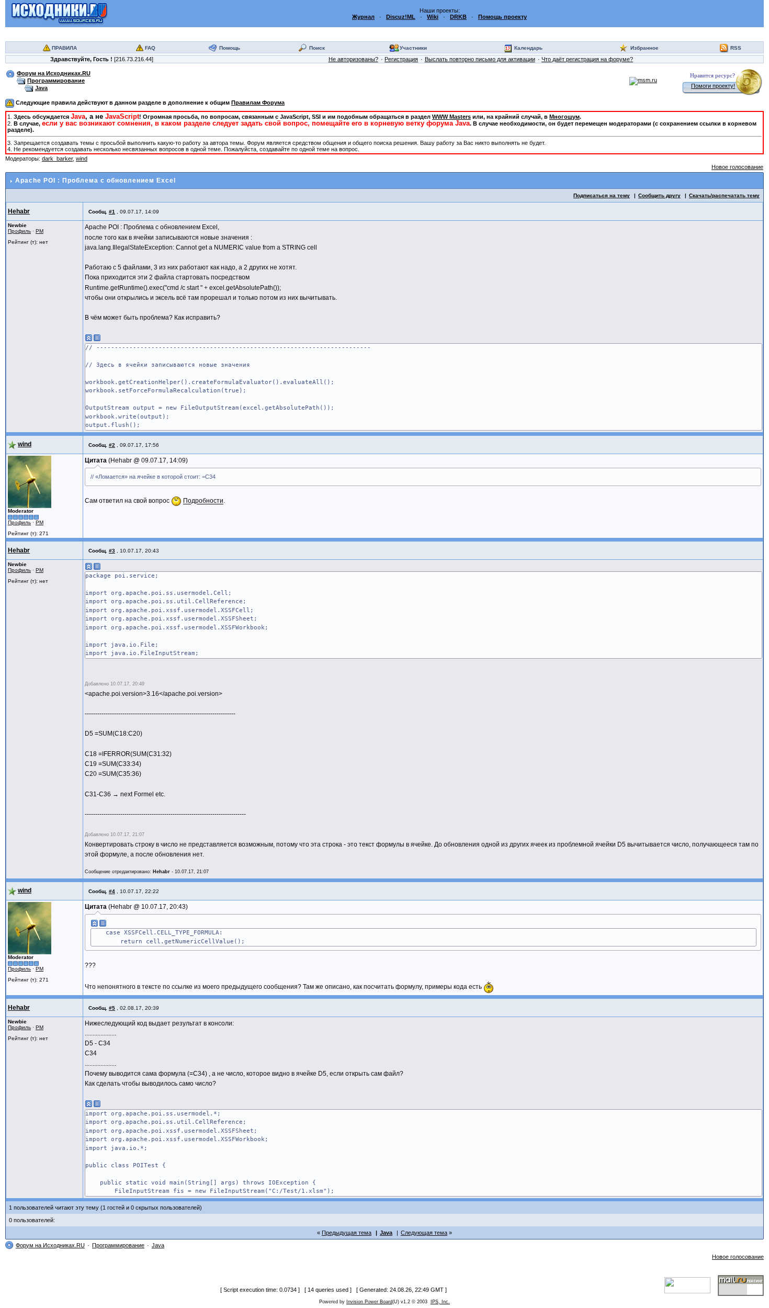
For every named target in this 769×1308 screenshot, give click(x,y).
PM (39, 231)
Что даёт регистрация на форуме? (587, 59)
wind (81, 158)
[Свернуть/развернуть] (89, 338)
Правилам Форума (258, 102)
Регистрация (401, 59)
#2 (112, 445)
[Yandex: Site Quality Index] (691, 1285)
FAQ (150, 48)
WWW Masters (451, 117)
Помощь (229, 48)
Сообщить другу (659, 195)
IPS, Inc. (440, 1301)
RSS (735, 48)
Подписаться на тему (601, 195)
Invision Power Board (369, 1301)
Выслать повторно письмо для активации (480, 59)
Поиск (317, 48)
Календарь (528, 48)
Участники (413, 48)
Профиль (19, 231)
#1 (112, 212)
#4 (112, 891)
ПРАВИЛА (64, 48)
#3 (112, 551)
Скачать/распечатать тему (724, 195)
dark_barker (57, 158)
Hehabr (19, 211)
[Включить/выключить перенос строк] (97, 338)
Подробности (203, 501)
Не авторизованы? (353, 59)
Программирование (56, 80)
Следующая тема (424, 1233)
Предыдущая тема (346, 1233)
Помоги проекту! (713, 86)
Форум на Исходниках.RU (54, 73)
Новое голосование (737, 167)
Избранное (644, 48)
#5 (112, 1008)
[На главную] (59, 13)
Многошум (564, 117)
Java (41, 88)
